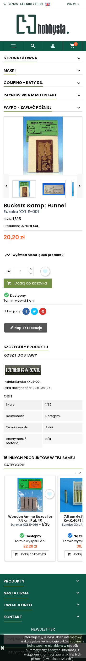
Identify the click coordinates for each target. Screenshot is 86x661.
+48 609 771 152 (31, 4)
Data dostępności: (18, 388)
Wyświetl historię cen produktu (34, 255)
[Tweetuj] (34, 311)
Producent (12, 226)
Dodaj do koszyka (27, 283)
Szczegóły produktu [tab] (26, 347)
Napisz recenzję (28, 327)
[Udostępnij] (26, 311)
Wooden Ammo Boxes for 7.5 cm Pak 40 (30, 518)
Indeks (9, 382)
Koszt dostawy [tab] (20, 355)
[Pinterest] (42, 311)
